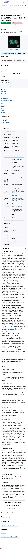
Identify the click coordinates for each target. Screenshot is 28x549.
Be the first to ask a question (9, 525)
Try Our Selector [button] (11, 508)
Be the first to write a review (10, 537)
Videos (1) (17, 49)
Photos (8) (11, 49)
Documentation (5, 98)
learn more (19, 159)
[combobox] (14, 5)
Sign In (4, 53)
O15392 (14, 226)
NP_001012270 (15, 222)
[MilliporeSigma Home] (7, 2)
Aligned (14, 230)
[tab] (3, 9)
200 (13, 134)
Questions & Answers (4, 109)
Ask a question (19, 27)
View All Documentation (7, 86)
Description (4, 94)
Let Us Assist (5, 122)
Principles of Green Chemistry (16, 194)
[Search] (25, 5)
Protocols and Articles (6, 100)
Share (25, 13)
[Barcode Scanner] (23, 2)
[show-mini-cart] (26, 2)
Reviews (3, 112)
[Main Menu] (2, 2)
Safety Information (6, 96)
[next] (22, 41)
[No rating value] (4, 27)
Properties (4, 91)
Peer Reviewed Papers (3, 105)
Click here (10, 329)
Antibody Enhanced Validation (18, 200)
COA (3, 83)
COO (8, 83)
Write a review (12, 27)
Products (2, 9)
